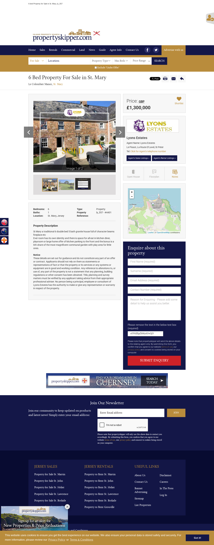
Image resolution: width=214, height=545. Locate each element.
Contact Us (132, 50)
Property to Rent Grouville (99, 507)
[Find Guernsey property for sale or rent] (107, 380)
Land (82, 50)
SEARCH (159, 61)
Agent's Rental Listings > (165, 158)
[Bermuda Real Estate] (4, 222)
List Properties (143, 505)
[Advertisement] (107, 15)
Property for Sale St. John (48, 481)
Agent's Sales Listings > (138, 158)
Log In (163, 495)
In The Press (166, 488)
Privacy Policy (56, 539)
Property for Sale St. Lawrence (51, 494)
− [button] (132, 196)
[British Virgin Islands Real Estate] (4, 231)
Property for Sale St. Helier (49, 487)
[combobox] (37, 61)
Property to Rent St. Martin (100, 474)
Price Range (139, 60)
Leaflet (150, 232)
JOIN (176, 413)
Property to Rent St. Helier (99, 487)
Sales (42, 50)
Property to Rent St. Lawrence (101, 494)
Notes (175, 176)
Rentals (53, 50)
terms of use (167, 347)
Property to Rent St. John (98, 481)
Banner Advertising (141, 490)
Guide (102, 50)
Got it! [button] (197, 537)
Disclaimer (166, 475)
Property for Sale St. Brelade (50, 500)
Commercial (68, 50)
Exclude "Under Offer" (108, 67)
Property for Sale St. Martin (49, 474)
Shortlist (179, 103)
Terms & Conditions (81, 539)
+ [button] (132, 192)
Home (32, 50)
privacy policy (134, 350)
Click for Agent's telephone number (148, 151)
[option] (74, 135)
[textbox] (70, 61)
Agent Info (116, 50)
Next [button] (120, 132)
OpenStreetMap (163, 232)
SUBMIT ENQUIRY (154, 360)
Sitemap (139, 498)
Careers (164, 482)
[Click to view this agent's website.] (153, 125)
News (92, 50)
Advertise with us (173, 50)
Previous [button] (28, 132)
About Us (140, 475)
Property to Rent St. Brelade (100, 500)
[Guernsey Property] (4, 240)
